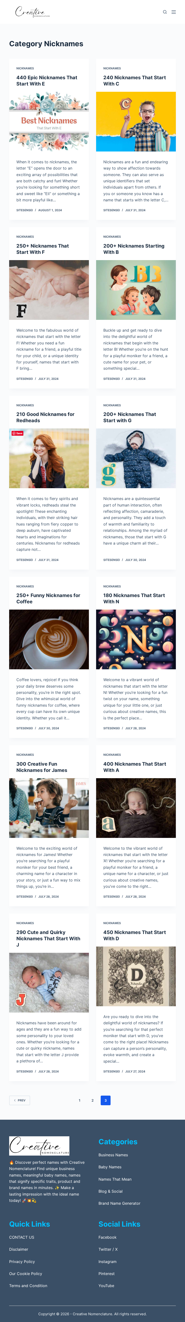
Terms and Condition (28, 1285)
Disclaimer (18, 1249)
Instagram (108, 1261)
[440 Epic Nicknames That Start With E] (49, 121)
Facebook (108, 1237)
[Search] (165, 12)
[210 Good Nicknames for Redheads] (49, 458)
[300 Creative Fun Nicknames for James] (49, 808)
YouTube (106, 1285)
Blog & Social (111, 1191)
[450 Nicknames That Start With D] (136, 976)
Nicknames (25, 68)
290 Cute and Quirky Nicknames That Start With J (48, 938)
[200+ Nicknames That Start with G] (136, 458)
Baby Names (110, 1166)
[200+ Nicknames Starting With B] (136, 290)
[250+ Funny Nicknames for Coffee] (49, 639)
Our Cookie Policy (25, 1273)
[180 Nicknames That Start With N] (136, 639)
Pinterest (107, 1273)
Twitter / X (108, 1249)
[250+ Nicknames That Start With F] (49, 290)
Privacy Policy (22, 1261)
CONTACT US (21, 1237)
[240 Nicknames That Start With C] (136, 121)
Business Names (113, 1154)
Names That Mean (115, 1179)
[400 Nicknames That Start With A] (136, 808)
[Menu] (174, 12)
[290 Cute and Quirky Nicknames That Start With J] (49, 983)
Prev (22, 1100)
